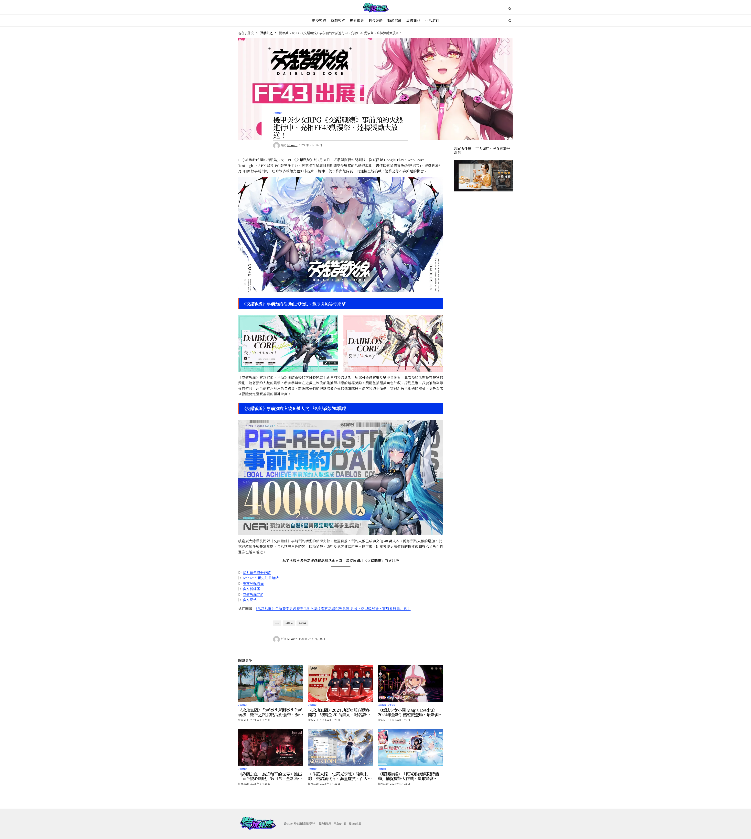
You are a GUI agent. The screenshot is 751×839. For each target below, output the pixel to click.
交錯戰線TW (253, 594)
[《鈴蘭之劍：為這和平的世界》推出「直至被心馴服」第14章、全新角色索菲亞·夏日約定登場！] (270, 747)
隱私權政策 (325, 823)
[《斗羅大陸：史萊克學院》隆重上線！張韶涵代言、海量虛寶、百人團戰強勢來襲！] (340, 747)
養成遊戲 (302, 623)
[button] (510, 8)
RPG (277, 623)
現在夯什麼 (340, 823)
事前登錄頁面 (253, 583)
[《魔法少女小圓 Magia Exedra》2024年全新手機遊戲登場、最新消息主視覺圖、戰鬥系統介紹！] (410, 683)
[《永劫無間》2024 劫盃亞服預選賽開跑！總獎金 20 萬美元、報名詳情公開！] (340, 683)
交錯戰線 (289, 623)
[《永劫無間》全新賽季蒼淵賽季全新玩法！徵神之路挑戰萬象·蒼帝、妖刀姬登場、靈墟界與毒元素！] (270, 683)
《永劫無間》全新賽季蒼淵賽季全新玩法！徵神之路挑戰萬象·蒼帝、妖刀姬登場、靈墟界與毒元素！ (333, 608)
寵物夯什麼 (355, 823)
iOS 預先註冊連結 (257, 572)
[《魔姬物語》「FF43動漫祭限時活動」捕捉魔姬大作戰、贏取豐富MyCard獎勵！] (410, 747)
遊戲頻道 (266, 33)
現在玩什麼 (246, 33)
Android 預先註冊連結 (261, 577)
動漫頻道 (383, 705)
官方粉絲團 (251, 588)
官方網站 (250, 599)
